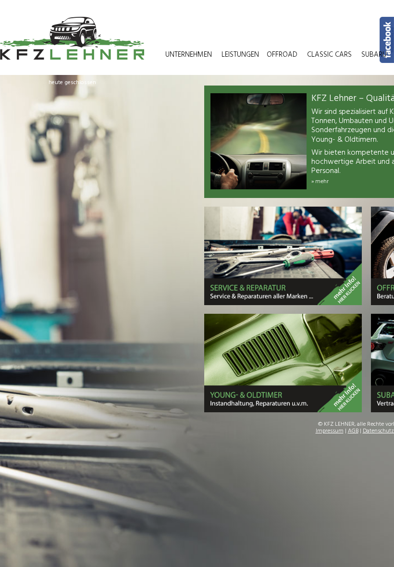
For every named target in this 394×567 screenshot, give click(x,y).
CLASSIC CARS (329, 55)
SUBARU (374, 55)
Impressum (330, 431)
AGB (353, 431)
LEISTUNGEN (240, 55)
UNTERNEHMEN (188, 55)
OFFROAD (282, 55)
